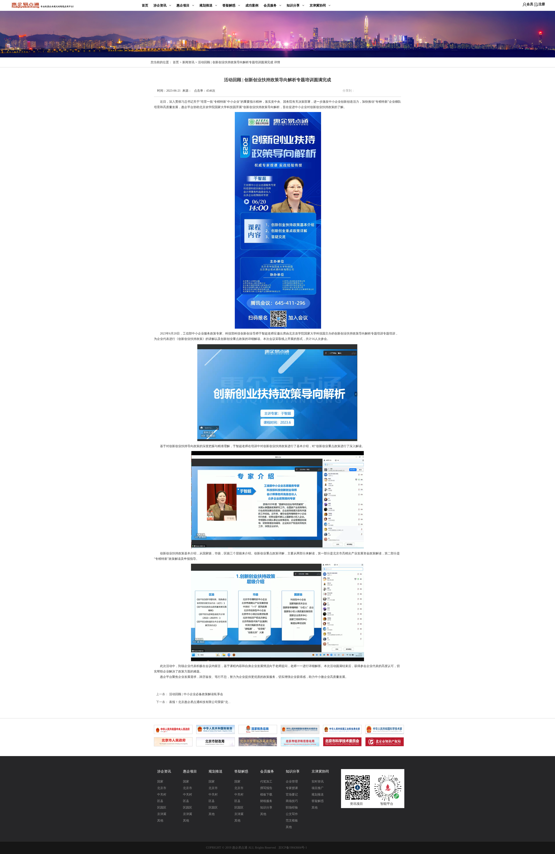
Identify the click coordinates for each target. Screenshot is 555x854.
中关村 (161, 794)
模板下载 (266, 794)
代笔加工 (266, 781)
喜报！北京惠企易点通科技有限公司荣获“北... (200, 702)
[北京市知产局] (384, 741)
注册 (542, 4)
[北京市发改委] (257, 741)
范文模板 (292, 820)
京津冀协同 (318, 5)
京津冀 (161, 814)
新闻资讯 (188, 62)
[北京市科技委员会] (342, 741)
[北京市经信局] (300, 741)
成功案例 (251, 5)
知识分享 (293, 5)
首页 (145, 5)
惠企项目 (183, 5)
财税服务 (266, 801)
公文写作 (292, 814)
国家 (160, 781)
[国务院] (173, 729)
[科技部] (384, 729)
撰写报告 (266, 788)
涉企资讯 (160, 5)
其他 (160, 820)
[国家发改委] (300, 729)
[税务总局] (257, 729)
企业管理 (292, 781)
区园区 (161, 807)
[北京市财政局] (215, 741)
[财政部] (215, 729)
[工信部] (342, 729)
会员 (530, 4)
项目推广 (318, 788)
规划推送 (206, 5)
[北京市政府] (173, 741)
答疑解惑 (229, 5)
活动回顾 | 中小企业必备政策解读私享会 (196, 694)
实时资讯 (318, 781)
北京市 (161, 788)
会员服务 (271, 5)
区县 (160, 801)
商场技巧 (292, 801)
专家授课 (292, 788)
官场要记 (292, 794)
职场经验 (292, 807)
